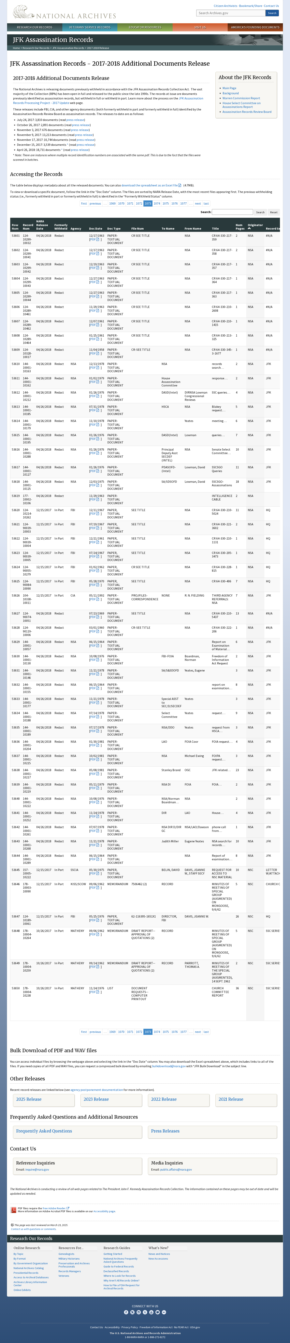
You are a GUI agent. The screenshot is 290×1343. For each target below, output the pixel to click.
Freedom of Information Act (156, 1327)
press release (75, 120)
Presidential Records (26, 1273)
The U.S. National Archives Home (64, 11)
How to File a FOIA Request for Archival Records (122, 1286)
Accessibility (112, 1327)
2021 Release (231, 1099)
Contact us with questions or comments (33, 1229)
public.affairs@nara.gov (176, 1169)
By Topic (18, 1254)
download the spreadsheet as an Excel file (150, 185)
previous (95, 203)
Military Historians (69, 1258)
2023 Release (96, 1099)
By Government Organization (31, 1263)
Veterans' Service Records (89, 27)
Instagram (138, 1312)
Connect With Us (145, 1306)
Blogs (157, 1312)
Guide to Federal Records (119, 1266)
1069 (112, 203)
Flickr (164, 1312)
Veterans (64, 1276)
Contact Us (271, 6)
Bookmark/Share (250, 6)
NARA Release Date (42, 224)
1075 (166, 203)
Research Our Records (34, 27)
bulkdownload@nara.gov (169, 1066)
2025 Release (28, 1099)
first (84, 203)
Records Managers (70, 1271)
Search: (206, 212)
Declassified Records (116, 1271)
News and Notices (159, 1254)
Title (215, 228)
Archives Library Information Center (30, 1283)
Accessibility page (104, 1211)
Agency (76, 228)
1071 (130, 203)
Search (272, 13)
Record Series (276, 228)
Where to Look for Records (120, 1276)
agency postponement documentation (96, 1090)
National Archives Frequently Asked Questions (121, 1260)
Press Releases (165, 1131)
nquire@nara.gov (37, 1169)
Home (16, 48)
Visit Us (200, 27)
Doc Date (95, 228)
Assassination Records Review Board (247, 112)
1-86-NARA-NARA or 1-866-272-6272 (145, 1337)
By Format (20, 1258)
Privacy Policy (130, 1327)
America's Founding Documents (255, 27)
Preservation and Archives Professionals (74, 1265)
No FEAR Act (181, 1327)
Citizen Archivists (225, 6)
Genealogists (66, 1254)
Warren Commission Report (241, 98)
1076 (174, 203)
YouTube (151, 1312)
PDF (93, 239)
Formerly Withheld (60, 226)
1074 (157, 203)
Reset (273, 212)
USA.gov (195, 1327)
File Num (137, 228)
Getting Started (113, 1254)
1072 (139, 203)
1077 (183, 203)
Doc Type (114, 228)
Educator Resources (145, 27)
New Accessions (158, 1258)
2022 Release (164, 1099)
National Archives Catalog (29, 1268)
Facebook (126, 1312)
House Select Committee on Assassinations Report (242, 105)
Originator (255, 225)
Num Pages (240, 226)
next (198, 203)
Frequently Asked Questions (44, 1131)
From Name (193, 228)
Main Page (229, 88)
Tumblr (145, 1312)
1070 (121, 203)
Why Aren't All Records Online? (121, 1280)
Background (231, 93)
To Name (168, 228)
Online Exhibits (22, 1290)
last (206, 203)
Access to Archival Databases (31, 1277)
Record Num (28, 226)
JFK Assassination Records (68, 48)
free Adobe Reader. (54, 1208)
